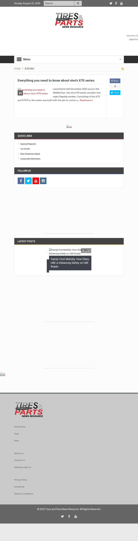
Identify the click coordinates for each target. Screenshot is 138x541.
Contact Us (19, 458)
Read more (86, 100)
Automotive (19, 424)
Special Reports (28, 144)
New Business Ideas (30, 154)
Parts (16, 438)
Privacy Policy (20, 477)
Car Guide (25, 149)
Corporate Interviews (30, 158)
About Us (18, 451)
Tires (16, 431)
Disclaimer (19, 484)
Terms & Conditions (23, 491)
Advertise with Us (22, 465)
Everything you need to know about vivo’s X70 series (56, 80)
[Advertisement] (69, 212)
